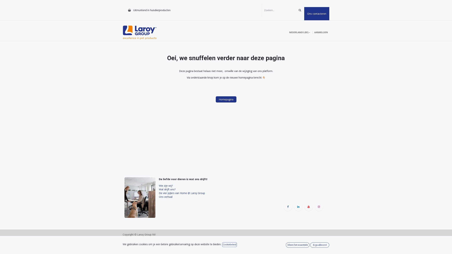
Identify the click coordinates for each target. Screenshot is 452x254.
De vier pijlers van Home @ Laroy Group (182, 193)
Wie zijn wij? (166, 185)
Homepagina (226, 99)
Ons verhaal (166, 196)
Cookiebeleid (229, 244)
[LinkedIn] (298, 206)
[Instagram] (319, 206)
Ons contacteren (316, 13)
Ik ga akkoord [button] (320, 244)
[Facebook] (288, 206)
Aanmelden (321, 32)
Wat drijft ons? (167, 189)
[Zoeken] (300, 10)
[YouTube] (308, 206)
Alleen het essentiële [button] (297, 244)
